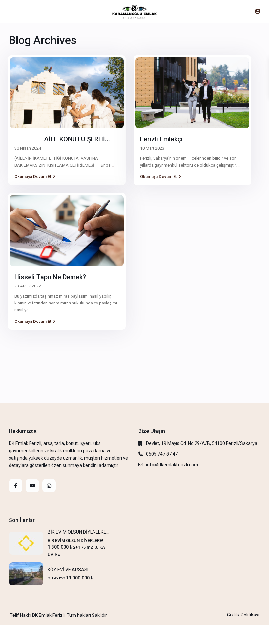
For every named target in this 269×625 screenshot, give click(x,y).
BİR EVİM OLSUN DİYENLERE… (78, 532)
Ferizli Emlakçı (161, 139)
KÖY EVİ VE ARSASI (68, 569)
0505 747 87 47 (162, 454)
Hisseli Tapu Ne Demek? (50, 277)
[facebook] (15, 485)
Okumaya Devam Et (32, 176)
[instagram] (49, 485)
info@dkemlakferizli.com (172, 464)
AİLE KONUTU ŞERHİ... (62, 139)
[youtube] (32, 485)
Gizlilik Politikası (243, 614)
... (113, 165)
